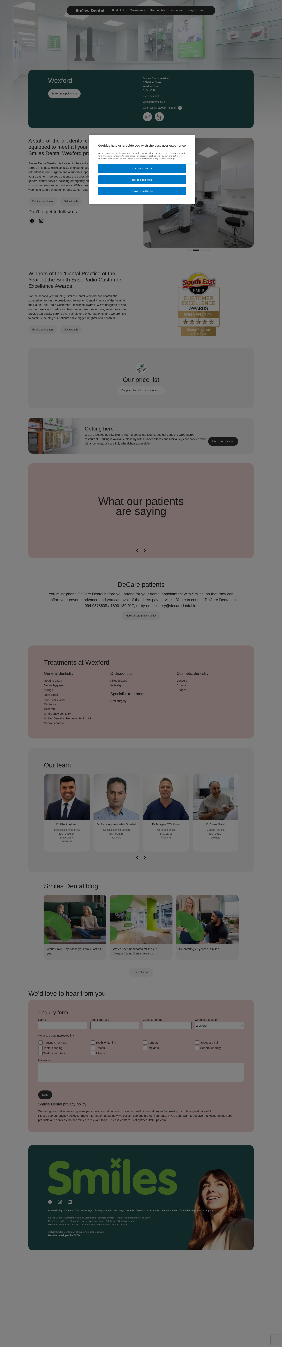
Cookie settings (142, 191)
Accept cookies (142, 168)
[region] (142, 169)
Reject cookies (142, 179)
